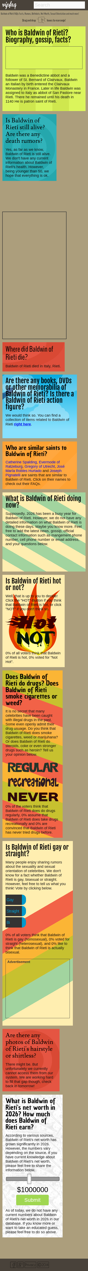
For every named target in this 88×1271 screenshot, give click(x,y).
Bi (8, 922)
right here (22, 424)
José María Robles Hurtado (35, 468)
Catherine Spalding (21, 462)
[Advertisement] (34, 275)
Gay (10, 899)
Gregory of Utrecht (40, 466)
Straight (13, 911)
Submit (32, 1200)
